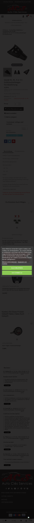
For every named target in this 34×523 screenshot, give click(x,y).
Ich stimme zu (17, 273)
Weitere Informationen (9, 262)
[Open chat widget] (30, 519)
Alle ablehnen (17, 268)
